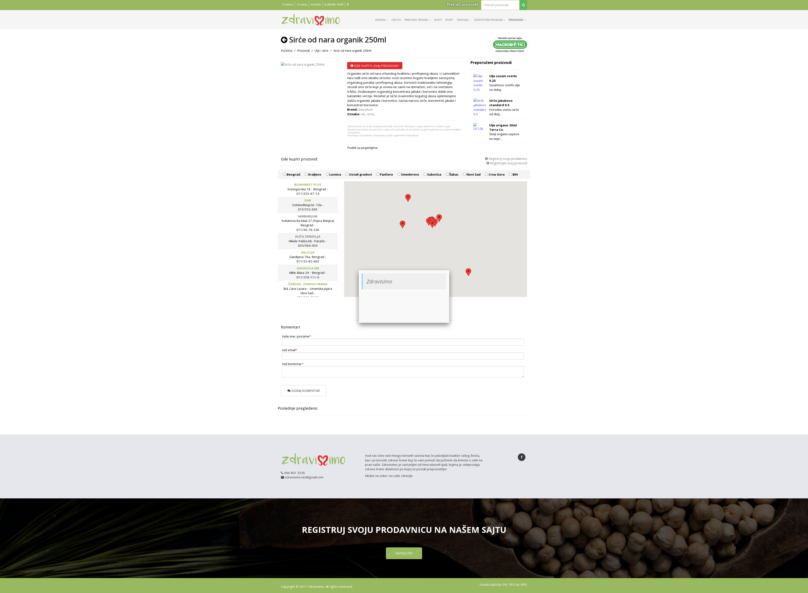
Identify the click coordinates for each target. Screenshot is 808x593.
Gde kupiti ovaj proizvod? (376, 66)
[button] (439, 218)
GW (504, 584)
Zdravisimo (379, 281)
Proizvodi (516, 20)
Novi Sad (473, 174)
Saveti (438, 20)
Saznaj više (404, 553)
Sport (449, 20)
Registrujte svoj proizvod (508, 163)
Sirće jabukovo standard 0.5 (501, 102)
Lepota (396, 20)
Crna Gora (496, 174)
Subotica (433, 174)
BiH (515, 174)
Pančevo (386, 174)
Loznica (334, 174)
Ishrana (380, 20)
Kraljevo (314, 174)
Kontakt (316, 4)
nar (363, 114)
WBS (523, 584)
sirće (370, 114)
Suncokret (365, 109)
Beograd (293, 174)
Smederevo (409, 174)
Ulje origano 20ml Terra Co (503, 127)
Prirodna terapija (416, 20)
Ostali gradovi (360, 174)
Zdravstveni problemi (488, 20)
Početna (288, 4)
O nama (302, 4)
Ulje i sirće (321, 51)
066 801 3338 (335, 4)
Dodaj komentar (305, 390)
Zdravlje (463, 20)
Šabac (453, 174)
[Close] (449, 270)
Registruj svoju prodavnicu (507, 158)
